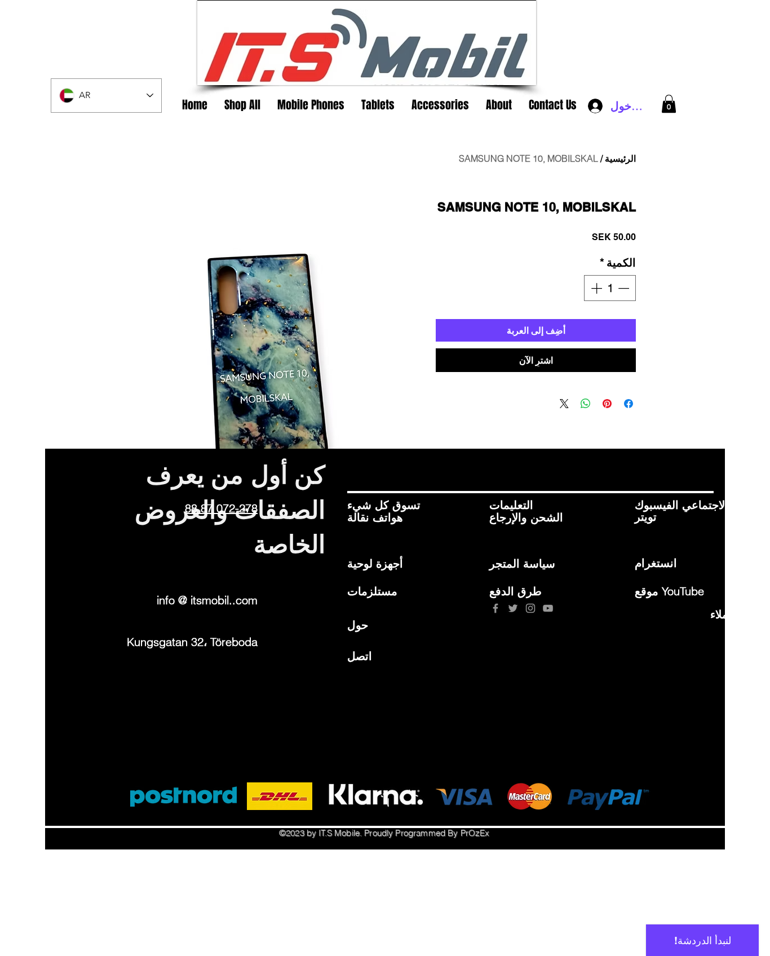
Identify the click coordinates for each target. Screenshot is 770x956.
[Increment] (595, 288)
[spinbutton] (610, 288)
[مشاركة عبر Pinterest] (607, 403)
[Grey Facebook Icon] (495, 608)
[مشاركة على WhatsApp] (585, 403)
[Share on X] (564, 403)
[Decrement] (624, 288)
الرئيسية (620, 158)
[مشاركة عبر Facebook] (628, 403)
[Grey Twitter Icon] (513, 608)
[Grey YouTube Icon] (548, 608)
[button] (668, 104)
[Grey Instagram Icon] (530, 608)
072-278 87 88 (221, 508)
